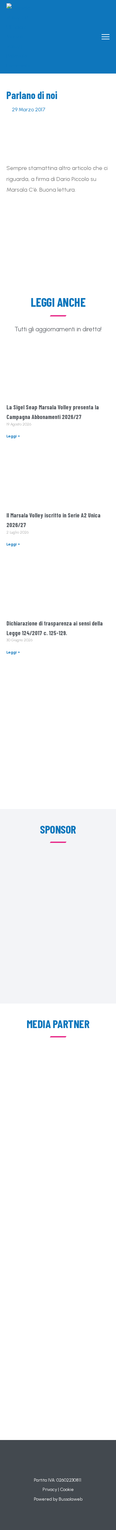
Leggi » (13, 436)
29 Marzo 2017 (28, 109)
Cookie (67, 1489)
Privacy (50, 1489)
